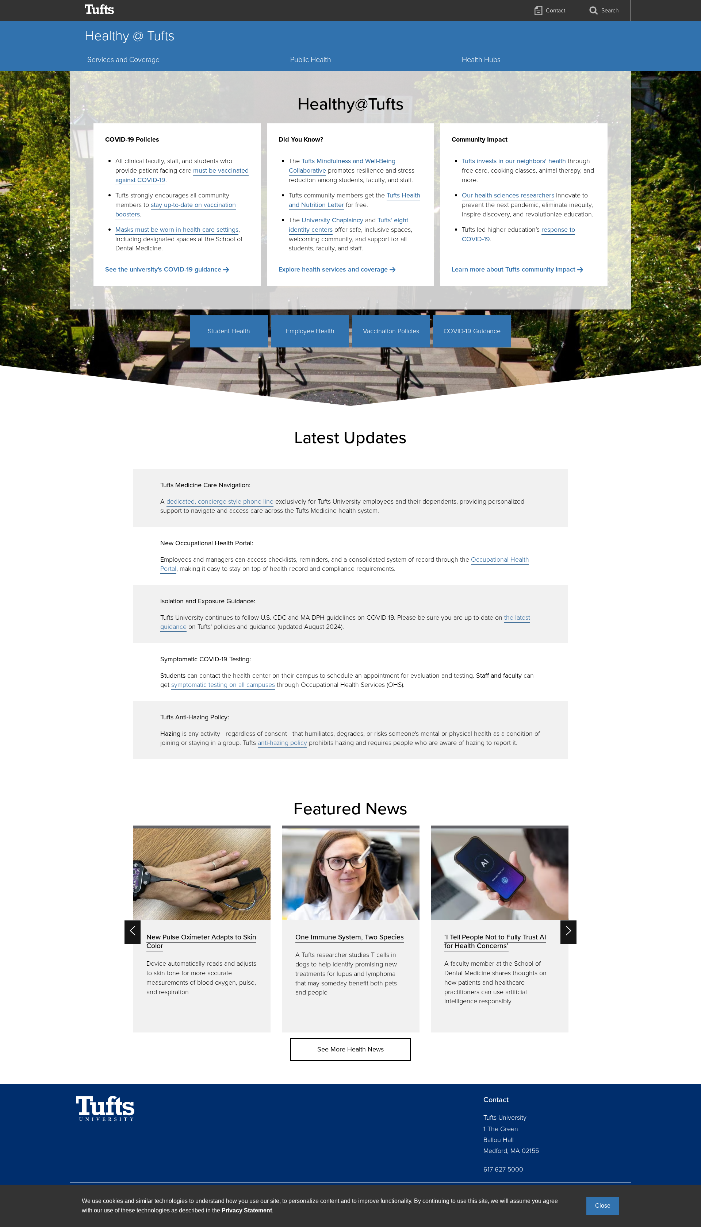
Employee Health (310, 331)
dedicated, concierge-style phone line (219, 501)
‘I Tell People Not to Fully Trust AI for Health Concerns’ (495, 941)
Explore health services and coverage (333, 269)
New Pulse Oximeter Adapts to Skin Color (201, 941)
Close (602, 1206)
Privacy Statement (247, 1210)
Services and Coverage (123, 59)
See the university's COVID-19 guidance (163, 269)
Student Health (229, 331)
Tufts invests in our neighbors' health (514, 161)
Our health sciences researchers (508, 195)
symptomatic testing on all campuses (223, 684)
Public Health (310, 59)
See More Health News (350, 1049)
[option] (202, 929)
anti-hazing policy (282, 742)
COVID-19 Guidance (472, 331)
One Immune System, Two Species (349, 937)
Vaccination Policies (391, 331)
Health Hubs (481, 59)
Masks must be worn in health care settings (176, 229)
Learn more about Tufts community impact (513, 269)
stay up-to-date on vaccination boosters (175, 209)
